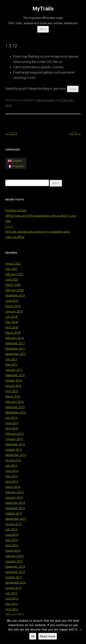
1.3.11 (11, 133)
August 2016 (13, 385)
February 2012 (14, 614)
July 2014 (11, 465)
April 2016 (11, 391)
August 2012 (13, 588)
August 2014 (13, 460)
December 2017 (15, 343)
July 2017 (11, 359)
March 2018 (12, 332)
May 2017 (11, 364)
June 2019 (11, 300)
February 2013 (14, 556)
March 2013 (12, 550)
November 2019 (15, 295)
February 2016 (14, 401)
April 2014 (11, 481)
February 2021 (14, 274)
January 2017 (14, 370)
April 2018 (11, 327)
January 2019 (14, 311)
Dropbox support (15, 210)
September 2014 (15, 455)
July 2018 (11, 316)
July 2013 (11, 529)
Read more (47, 636)
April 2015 (11, 428)
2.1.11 (9, 226)
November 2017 (15, 348)
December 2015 (15, 407)
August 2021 (13, 263)
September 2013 (15, 518)
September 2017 (15, 354)
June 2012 (11, 598)
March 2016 (12, 396)
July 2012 (11, 593)
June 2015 (11, 423)
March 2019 (12, 306)
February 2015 (14, 433)
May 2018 (11, 322)
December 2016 (15, 375)
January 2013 (14, 561)
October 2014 (13, 449)
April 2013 (11, 545)
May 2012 (11, 603)
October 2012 (13, 577)
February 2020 (14, 290)
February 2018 (14, 338)
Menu (43, 29)
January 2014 (14, 497)
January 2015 (14, 439)
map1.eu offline (14, 237)
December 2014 (15, 444)
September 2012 (15, 582)
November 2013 (15, 508)
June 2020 (11, 279)
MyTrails (43, 9)
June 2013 (11, 534)
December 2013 (15, 502)
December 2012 (15, 566)
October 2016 (13, 380)
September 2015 (15, 412)
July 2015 (11, 417)
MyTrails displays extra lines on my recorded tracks (37, 231)
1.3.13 (75, 133)
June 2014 (11, 471)
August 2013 (13, 524)
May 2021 (11, 268)
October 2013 (13, 513)
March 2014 (12, 486)
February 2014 (14, 492)
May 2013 (11, 540)
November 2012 (15, 572)
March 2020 (12, 284)
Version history (45, 100)
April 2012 (11, 609)
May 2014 (11, 476)
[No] (80, 629)
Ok (33, 636)
